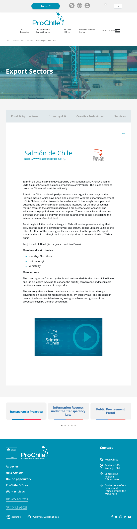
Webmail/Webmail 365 (45, 516)
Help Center (14, 472)
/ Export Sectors (26, 40)
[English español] (118, 6)
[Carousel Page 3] (68, 425)
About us (12, 466)
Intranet (16, 516)
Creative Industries (90, 116)
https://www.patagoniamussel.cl (43, 158)
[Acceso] (87, 5)
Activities (113, 31)
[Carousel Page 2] (65, 425)
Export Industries (24, 30)
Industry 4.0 (57, 116)
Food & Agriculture (24, 116)
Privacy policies (17, 499)
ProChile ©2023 (16, 507)
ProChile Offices (17, 485)
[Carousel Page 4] (72, 425)
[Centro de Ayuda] (79, 5)
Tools (44, 6)
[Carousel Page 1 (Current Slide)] (61, 425)
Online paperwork (18, 479)
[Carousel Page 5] (75, 425)
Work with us (15, 491)
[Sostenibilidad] (72, 5)
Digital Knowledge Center (87, 30)
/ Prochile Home (13, 40)
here (116, 479)
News (104, 31)
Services (120, 116)
